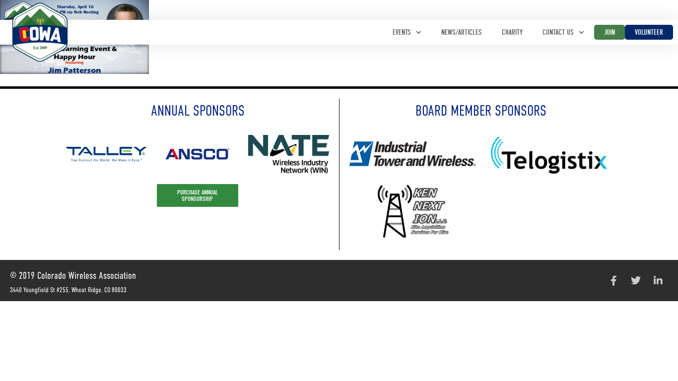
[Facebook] (613, 281)
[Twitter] (636, 281)
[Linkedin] (658, 281)
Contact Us (558, 32)
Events (402, 32)
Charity (512, 32)
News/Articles (461, 32)
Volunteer (649, 32)
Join (609, 32)
